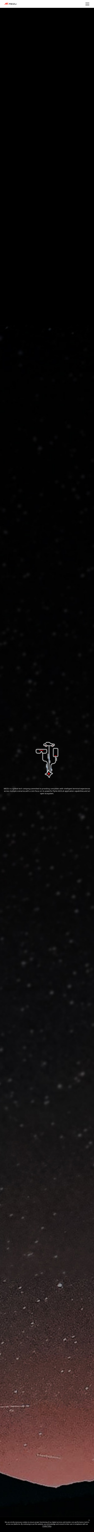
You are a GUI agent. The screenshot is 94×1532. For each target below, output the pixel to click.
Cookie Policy (46, 1526)
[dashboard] (10, 4)
